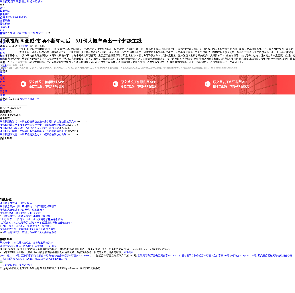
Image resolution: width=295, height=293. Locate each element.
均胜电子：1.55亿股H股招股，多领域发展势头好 (26, 242)
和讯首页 (5, 1)
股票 (18, 1)
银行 (2, 8)
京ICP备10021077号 (56, 258)
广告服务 (51, 246)
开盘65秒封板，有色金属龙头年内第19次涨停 (25, 216)
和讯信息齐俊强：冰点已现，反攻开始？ (22, 209)
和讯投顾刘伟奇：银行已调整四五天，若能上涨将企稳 (29, 128)
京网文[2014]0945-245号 (243, 255)
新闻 (12, 1)
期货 (29, 1)
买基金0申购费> (18, 17)
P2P (2, 30)
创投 (2, 52)
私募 (2, 49)
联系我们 (28, 246)
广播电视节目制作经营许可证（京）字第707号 (204, 255)
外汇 (35, 1)
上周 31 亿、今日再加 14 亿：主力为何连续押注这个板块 (32, 219)
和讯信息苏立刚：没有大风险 (16, 203)
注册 (2, 94)
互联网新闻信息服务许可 (34, 255)
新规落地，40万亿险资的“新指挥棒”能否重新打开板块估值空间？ (36, 222)
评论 (2, 75)
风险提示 (128, 252)
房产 (2, 81)
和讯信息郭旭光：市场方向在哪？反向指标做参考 (29, 232)
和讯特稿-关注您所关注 (30, 33)
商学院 (3, 91)
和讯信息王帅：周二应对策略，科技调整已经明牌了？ (29, 206)
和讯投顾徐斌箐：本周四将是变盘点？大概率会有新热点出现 (33, 134)
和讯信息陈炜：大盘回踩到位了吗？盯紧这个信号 (28, 229)
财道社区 (5, 14)
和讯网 (3, 33)
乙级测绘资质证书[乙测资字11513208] (158, 255)
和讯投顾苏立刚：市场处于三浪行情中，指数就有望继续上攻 (33, 124)
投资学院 (5, 10)
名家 (2, 78)
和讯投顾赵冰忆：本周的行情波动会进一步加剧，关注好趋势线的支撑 (38, 121)
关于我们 (40, 246)
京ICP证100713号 (10, 255)
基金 (24, 1)
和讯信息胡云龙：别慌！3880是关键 (21, 213)
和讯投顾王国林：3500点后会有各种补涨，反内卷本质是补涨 (33, 131)
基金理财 (5, 17)
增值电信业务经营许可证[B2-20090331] (70, 255)
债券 (40, 1)
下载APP (5, 27)
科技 (2, 88)
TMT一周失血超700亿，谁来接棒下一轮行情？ (26, 226)
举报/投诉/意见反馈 (10, 246)
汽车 (2, 85)
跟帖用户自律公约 (29, 99)
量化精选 (5, 23)
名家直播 (5, 20)
